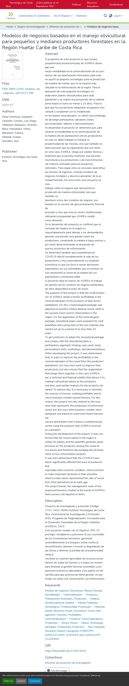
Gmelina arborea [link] (54, 603)
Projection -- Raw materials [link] (88, 627)
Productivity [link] (64, 627)
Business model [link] (63, 611)
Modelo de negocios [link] (57, 591)
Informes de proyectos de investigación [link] (66, 27)
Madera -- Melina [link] (75, 603)
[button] (10, 15)
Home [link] (9, 27)
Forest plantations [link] (92, 619)
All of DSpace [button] (62, 16)
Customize (35, 680)
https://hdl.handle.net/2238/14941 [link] (66, 651)
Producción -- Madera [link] (86, 599)
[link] (21, 91)
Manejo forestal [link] (93, 591)
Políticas (76, 4)
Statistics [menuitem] (81, 16)
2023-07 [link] (7, 105)
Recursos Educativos (93, 4)
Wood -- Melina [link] (79, 623)
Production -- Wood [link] (57, 623)
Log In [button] (117, 16)
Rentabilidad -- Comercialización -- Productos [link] (71, 595)
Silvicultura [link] (76, 591)
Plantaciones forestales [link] (59, 599)
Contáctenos (116, 4)
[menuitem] (63, 15)
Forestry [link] (61, 615)
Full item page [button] (58, 670)
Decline (21, 680)
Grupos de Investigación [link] (31, 27)
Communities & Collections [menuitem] (34, 16)
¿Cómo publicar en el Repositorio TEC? (47, 4)
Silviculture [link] (80, 611)
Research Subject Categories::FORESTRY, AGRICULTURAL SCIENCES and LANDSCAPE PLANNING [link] (73, 635)
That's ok (8, 680)
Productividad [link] (69, 607)
